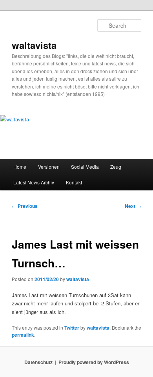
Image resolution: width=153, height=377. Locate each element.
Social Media (85, 166)
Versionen (49, 166)
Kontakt (74, 182)
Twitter (71, 327)
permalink (23, 334)
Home (19, 166)
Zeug (115, 166)
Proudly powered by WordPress (93, 362)
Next (133, 205)
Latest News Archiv (33, 182)
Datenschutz (38, 362)
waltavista (34, 45)
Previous (25, 205)
